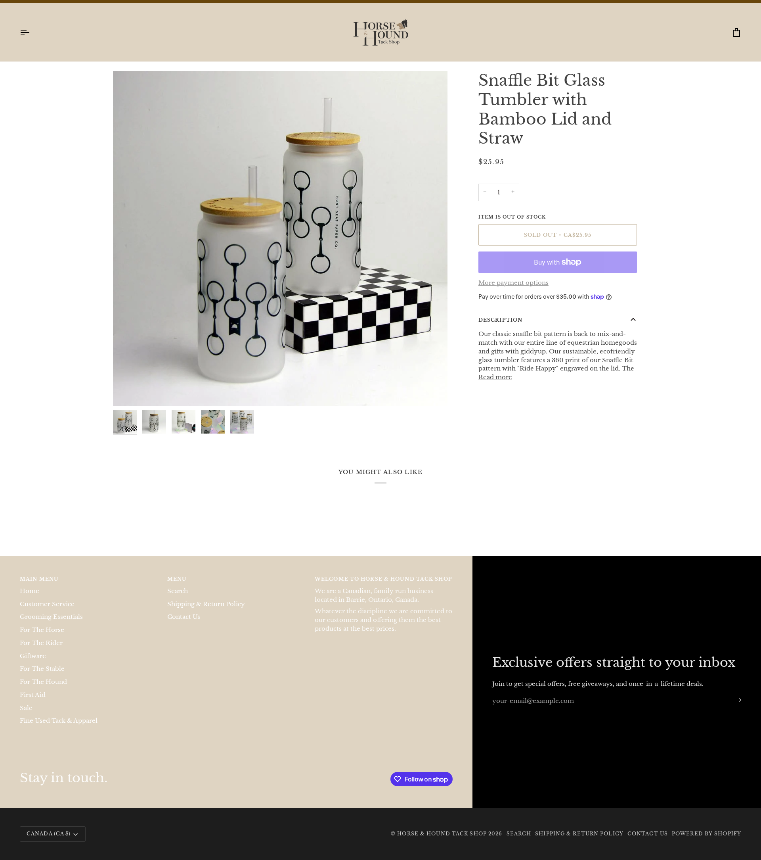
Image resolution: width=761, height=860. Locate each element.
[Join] (734, 707)
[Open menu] (32, 41)
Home (29, 599)
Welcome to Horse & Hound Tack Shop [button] (383, 587)
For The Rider (41, 651)
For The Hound (43, 689)
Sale (26, 716)
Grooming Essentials (51, 625)
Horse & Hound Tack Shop (442, 842)
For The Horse (42, 637)
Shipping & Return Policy (206, 612)
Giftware (33, 664)
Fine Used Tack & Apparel (59, 729)
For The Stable (42, 677)
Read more (495, 385)
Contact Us (183, 625)
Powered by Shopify (706, 842)
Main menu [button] (39, 587)
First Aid (33, 702)
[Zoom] (128, 399)
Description (500, 328)
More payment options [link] (513, 291)
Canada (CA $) (49, 842)
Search (177, 599)
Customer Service (47, 612)
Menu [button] (177, 587)
